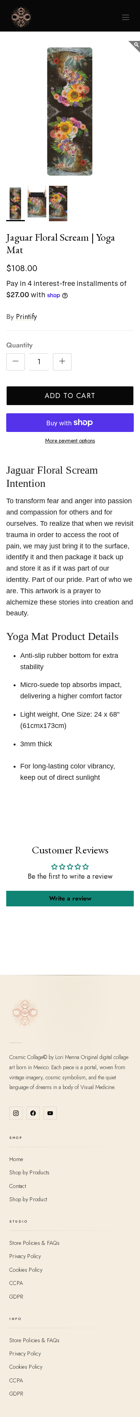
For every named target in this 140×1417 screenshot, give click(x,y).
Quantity (19, 345)
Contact (17, 1186)
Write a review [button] (70, 898)
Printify (26, 317)
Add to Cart (70, 396)
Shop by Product (28, 1199)
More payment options (70, 440)
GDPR (16, 1297)
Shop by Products (29, 1172)
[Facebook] (33, 1113)
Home (16, 1159)
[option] (70, 111)
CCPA (16, 1283)
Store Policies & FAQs (34, 1243)
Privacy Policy (25, 1256)
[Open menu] (126, 17)
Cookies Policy (25, 1270)
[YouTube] (50, 1113)
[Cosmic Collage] (21, 17)
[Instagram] (16, 1113)
